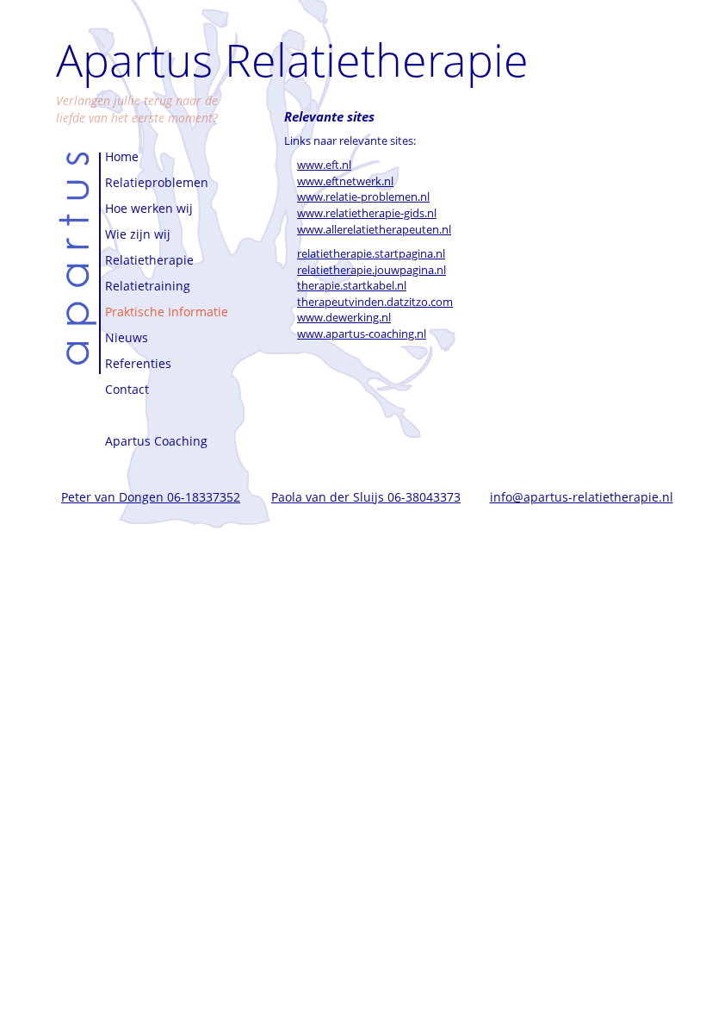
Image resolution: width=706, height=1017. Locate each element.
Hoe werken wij (149, 208)
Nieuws (126, 337)
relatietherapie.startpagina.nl (371, 253)
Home (122, 156)
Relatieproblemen (156, 182)
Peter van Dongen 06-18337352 (150, 497)
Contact (127, 389)
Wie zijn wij (137, 234)
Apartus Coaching (156, 441)
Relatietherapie (149, 260)
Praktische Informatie (166, 311)
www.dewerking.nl (344, 317)
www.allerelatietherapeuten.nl (374, 229)
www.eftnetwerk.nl (345, 181)
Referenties (138, 363)
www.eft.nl (324, 164)
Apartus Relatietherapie (292, 59)
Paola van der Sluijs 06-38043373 (366, 497)
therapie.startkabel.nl (351, 285)
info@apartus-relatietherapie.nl (581, 497)
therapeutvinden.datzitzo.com (375, 301)
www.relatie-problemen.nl (363, 196)
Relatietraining (147, 286)
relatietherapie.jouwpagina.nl (371, 270)
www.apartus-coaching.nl (361, 333)
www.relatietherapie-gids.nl (367, 213)
